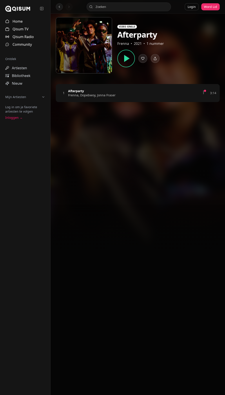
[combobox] (129, 6)
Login (192, 7)
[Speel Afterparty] (126, 58)
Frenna (123, 43)
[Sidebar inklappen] (41, 8)
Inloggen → (14, 117)
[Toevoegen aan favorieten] (196, 93)
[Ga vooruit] (69, 6)
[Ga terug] (59, 6)
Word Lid (210, 7)
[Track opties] (203, 92)
